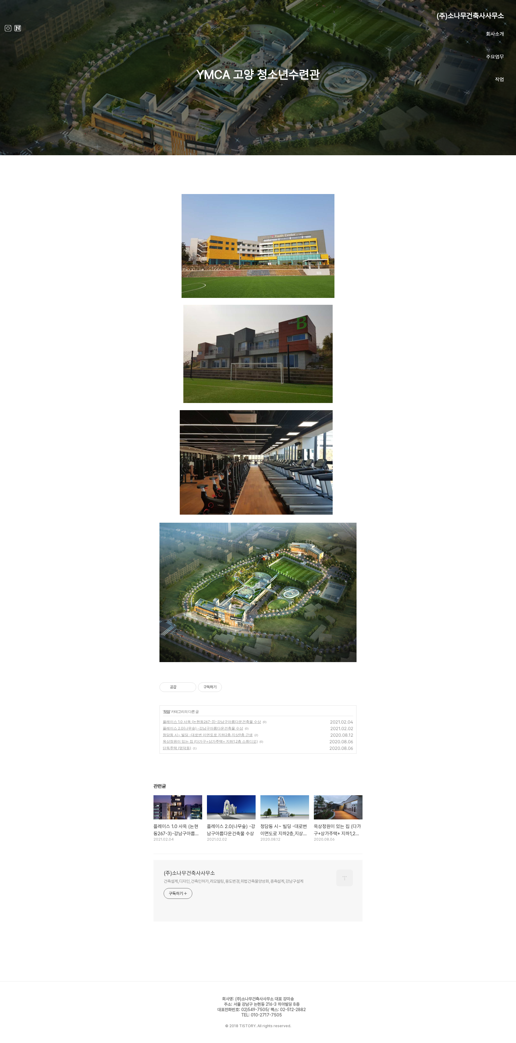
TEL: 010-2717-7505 (261, 1015)
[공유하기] (182, 687)
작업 (499, 79)
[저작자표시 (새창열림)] (224, 687)
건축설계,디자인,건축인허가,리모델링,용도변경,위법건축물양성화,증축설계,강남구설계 (233, 881)
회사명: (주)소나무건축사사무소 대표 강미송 (258, 998)
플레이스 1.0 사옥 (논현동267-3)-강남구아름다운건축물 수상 (212, 721)
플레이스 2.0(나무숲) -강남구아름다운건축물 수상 (203, 728)
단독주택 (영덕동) (177, 748)
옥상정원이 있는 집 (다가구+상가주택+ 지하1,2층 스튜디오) (210, 741)
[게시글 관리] (189, 687)
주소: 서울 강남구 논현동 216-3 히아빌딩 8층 (262, 1004)
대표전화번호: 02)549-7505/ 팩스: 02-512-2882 (261, 1009)
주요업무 (495, 57)
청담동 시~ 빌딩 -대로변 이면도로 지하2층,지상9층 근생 (208, 735)
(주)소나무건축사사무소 (470, 15)
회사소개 (495, 34)
